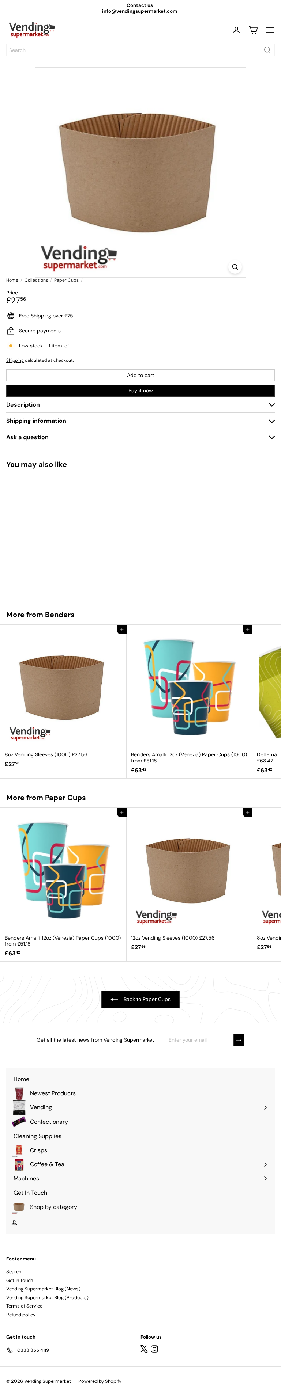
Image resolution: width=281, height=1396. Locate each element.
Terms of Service (24, 1306)
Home (12, 280)
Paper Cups (66, 280)
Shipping (15, 360)
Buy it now (140, 390)
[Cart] (253, 30)
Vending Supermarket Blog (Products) (47, 1297)
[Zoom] (235, 267)
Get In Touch (19, 1280)
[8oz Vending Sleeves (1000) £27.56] (63, 698)
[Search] (267, 50)
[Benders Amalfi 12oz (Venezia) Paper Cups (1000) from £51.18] (190, 701)
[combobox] (140, 50)
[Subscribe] (238, 1040)
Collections (36, 280)
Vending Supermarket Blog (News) (43, 1289)
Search (13, 1271)
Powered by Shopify (99, 1381)
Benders (60, 614)
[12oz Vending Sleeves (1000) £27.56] (46, 535)
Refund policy (20, 1315)
